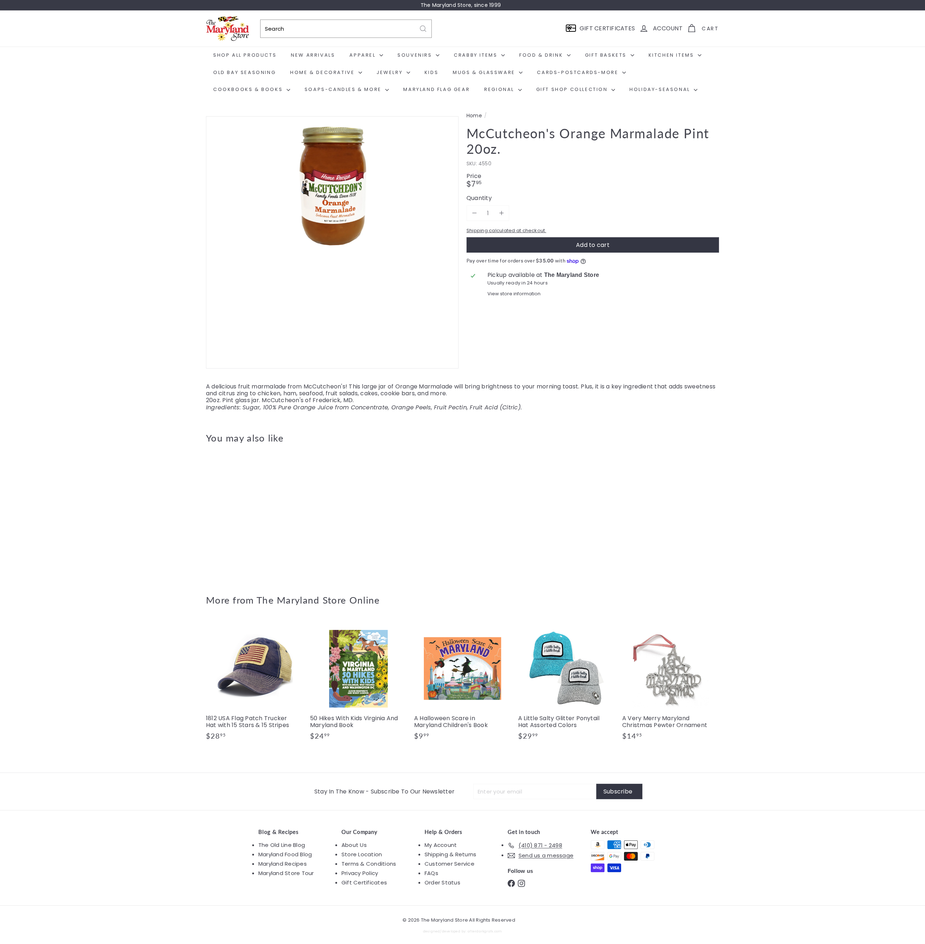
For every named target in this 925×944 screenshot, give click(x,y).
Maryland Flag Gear (436, 89)
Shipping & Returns (450, 854)
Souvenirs (415, 55)
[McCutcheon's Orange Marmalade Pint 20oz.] (245, 513)
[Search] (423, 28)
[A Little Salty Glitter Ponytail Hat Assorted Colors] (566, 684)
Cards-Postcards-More (578, 72)
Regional (500, 89)
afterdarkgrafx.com (485, 931)
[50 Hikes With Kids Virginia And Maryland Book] (358, 684)
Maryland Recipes (282, 863)
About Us (354, 845)
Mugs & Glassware (485, 72)
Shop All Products (244, 55)
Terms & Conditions (368, 863)
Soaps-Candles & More (344, 89)
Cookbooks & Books (249, 89)
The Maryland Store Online (318, 600)
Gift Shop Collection (573, 89)
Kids (431, 72)
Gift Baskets (607, 55)
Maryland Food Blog (285, 854)
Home (474, 116)
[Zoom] (332, 242)
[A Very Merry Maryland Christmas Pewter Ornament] (670, 684)
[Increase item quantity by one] (501, 213)
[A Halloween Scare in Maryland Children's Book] (462, 684)
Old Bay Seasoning (244, 72)
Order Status (442, 882)
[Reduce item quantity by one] (474, 213)
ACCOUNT (668, 28)
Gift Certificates (364, 882)
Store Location (361, 854)
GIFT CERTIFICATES (607, 28)
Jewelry (391, 72)
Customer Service (449, 863)
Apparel (363, 55)
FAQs (431, 873)
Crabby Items (476, 55)
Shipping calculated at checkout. (506, 230)
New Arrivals (313, 55)
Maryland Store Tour (286, 873)
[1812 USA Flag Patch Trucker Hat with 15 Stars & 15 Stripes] (254, 684)
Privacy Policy (359, 873)
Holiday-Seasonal (660, 89)
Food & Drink (542, 55)
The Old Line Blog (281, 845)
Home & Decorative (323, 72)
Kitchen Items (672, 55)
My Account (441, 845)
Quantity (479, 198)
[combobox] (346, 28)
